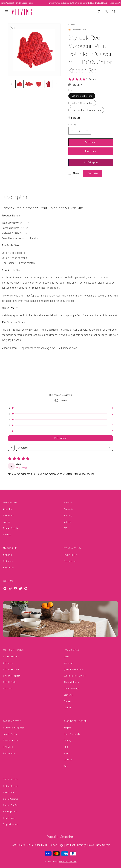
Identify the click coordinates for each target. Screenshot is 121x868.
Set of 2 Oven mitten (82, 103)
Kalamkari (68, 759)
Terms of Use (70, 561)
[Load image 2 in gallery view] (29, 84)
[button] (6, 11)
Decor (66, 656)
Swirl (66, 766)
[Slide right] (57, 84)
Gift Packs (8, 662)
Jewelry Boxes (10, 734)
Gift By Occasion (11, 656)
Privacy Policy (70, 554)
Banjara (67, 727)
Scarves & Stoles (11, 740)
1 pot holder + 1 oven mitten (86, 110)
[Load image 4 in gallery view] (48, 84)
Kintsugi (68, 740)
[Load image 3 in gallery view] (39, 84)
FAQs (66, 528)
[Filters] (11, 448)
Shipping (68, 515)
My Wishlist (8, 567)
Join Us (6, 522)
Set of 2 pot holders (82, 95)
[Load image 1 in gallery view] (20, 84)
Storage (67, 701)
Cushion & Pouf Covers (75, 675)
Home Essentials (72, 734)
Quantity (72, 124)
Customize (93, 173)
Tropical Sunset (10, 824)
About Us (7, 509)
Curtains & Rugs (71, 688)
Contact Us (8, 515)
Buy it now (90, 151)
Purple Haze (9, 818)
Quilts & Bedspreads (73, 669)
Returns (67, 522)
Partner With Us (10, 528)
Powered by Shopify (68, 861)
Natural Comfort (10, 805)
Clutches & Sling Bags (13, 727)
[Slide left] (11, 84)
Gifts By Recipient (11, 675)
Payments (68, 509)
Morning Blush (10, 811)
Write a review (60, 438)
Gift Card (7, 688)
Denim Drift (8, 792)
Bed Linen (68, 662)
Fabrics (67, 707)
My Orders (8, 561)
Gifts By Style (9, 682)
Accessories (9, 753)
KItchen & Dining (71, 682)
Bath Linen (69, 694)
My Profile (7, 554)
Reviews (7, 534)
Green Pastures (10, 798)
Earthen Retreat (10, 786)
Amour (67, 753)
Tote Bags (8, 746)
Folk (66, 746)
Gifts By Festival (11, 669)
